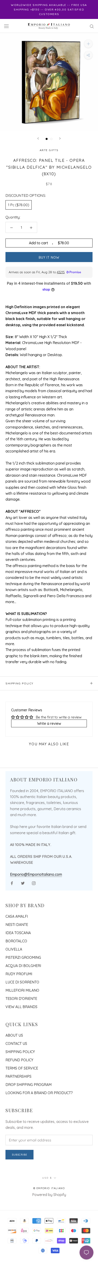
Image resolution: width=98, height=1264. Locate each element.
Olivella (13, 949)
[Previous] (38, 138)
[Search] (92, 26)
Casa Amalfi (16, 916)
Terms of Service (21, 1068)
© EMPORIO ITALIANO (49, 1188)
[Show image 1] (47, 139)
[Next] (60, 138)
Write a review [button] (49, 723)
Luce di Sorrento (22, 982)
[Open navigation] (6, 26)
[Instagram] (34, 883)
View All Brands (21, 1006)
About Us (14, 1035)
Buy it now (49, 257)
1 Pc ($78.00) (18, 204)
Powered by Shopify (49, 1194)
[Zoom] (88, 44)
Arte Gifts (49, 150)
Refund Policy (19, 1060)
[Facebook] (12, 883)
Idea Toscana (18, 932)
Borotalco (16, 941)
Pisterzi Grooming (23, 957)
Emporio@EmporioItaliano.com (36, 874)
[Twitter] (23, 883)
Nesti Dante (16, 924)
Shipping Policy (19, 683)
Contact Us (16, 1043)
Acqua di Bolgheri (23, 965)
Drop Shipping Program (28, 1084)
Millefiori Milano (22, 990)
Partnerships (18, 1076)
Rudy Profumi (18, 974)
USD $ (47, 1177)
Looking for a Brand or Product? (39, 1093)
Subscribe (19, 1154)
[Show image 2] (51, 139)
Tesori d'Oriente (21, 998)
